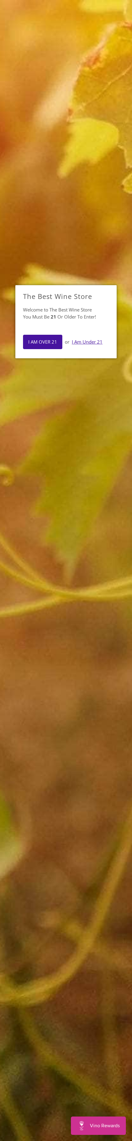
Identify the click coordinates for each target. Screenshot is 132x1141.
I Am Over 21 (42, 342)
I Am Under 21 (87, 342)
